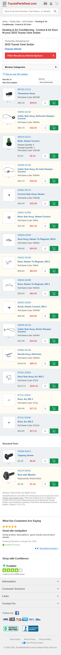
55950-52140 (24, 350)
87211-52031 (24, 395)
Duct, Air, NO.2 (25, 421)
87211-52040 (24, 417)
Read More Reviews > (49, 548)
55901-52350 (24, 212)
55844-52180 (24, 280)
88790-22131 (24, 89)
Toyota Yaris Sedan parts (12, 498)
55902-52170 (24, 190)
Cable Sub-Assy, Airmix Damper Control (34, 330)
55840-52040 (24, 235)
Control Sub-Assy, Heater (31, 194)
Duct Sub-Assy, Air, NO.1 (31, 376)
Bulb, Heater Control (28, 141)
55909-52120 (24, 325)
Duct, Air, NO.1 (25, 399)
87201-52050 (24, 372)
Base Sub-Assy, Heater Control (34, 216)
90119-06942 (24, 470)
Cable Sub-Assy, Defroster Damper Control (36, 117)
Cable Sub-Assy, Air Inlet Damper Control (35, 170)
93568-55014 (24, 451)
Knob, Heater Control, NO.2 (32, 306)
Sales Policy (15, 639)
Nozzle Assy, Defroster (29, 354)
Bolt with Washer (27, 474)
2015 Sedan (28, 21)
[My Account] (51, 3)
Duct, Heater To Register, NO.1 (34, 284)
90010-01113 (24, 137)
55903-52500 (24, 302)
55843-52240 (24, 257)
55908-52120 (24, 165)
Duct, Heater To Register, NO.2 (34, 261)
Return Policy (30, 639)
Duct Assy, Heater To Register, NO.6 (37, 239)
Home (5, 21)
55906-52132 (24, 112)
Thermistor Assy (26, 93)
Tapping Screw (25, 455)
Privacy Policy (45, 639)
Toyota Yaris (15, 21)
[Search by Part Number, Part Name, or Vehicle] (55, 11)
